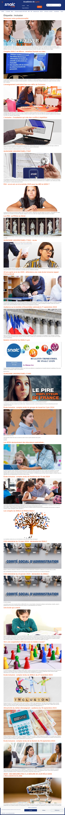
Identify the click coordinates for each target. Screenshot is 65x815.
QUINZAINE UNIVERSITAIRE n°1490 (17, 374)
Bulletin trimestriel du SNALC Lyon (17, 340)
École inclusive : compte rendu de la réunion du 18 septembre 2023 (29, 741)
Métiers (12, 11)
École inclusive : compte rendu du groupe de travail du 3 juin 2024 (29, 407)
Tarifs (28, 5)
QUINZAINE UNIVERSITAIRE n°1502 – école (20, 240)
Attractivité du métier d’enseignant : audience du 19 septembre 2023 (30, 708)
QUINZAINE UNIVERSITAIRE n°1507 (17, 151)
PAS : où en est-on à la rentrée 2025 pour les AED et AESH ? (27, 184)
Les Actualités (8, 11)
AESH (29, 11)
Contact (23, 5)
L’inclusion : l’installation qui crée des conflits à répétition (25, 117)
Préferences (57, 810)
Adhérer (39, 6)
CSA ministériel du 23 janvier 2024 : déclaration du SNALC (26, 574)
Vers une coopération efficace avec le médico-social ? (24, 642)
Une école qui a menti (12, 608)
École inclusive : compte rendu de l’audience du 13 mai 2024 (27, 477)
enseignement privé (36, 11)
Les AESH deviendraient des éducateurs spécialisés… (24, 442)
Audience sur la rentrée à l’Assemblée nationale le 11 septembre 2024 (30, 307)
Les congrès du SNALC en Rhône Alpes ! (19, 511)
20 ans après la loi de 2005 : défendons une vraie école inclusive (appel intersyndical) (31, 273)
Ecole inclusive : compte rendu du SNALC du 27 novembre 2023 (28, 675)
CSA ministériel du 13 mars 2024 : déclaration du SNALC (25, 541)
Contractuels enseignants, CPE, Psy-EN (21, 11)
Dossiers (41, 11)
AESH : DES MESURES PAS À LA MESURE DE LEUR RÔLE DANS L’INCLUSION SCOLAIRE (28, 775)
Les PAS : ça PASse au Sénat (14, 216)
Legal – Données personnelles (10, 813)
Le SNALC (2, 11)
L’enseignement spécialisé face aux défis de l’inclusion (24, 84)
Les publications (56, 11)
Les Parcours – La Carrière (48, 11)
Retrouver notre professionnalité (16, 18)
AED (31, 11)
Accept (30, 810)
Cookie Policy (4, 813)
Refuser (43, 810)
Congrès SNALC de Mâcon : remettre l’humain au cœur (25, 51)
